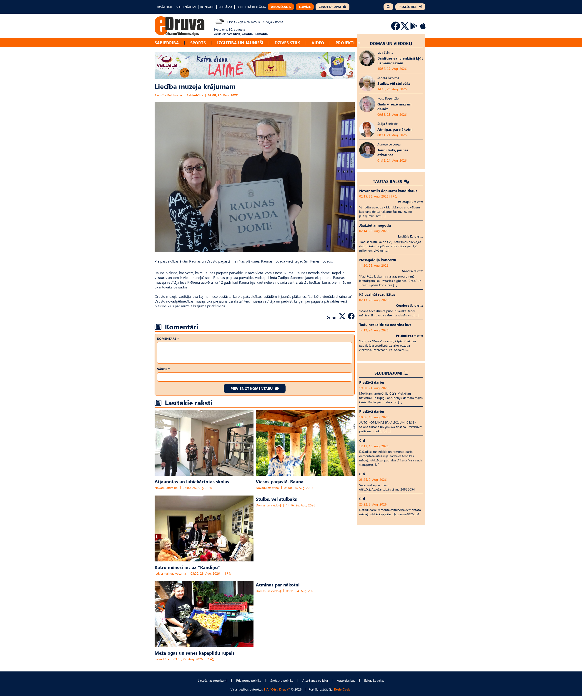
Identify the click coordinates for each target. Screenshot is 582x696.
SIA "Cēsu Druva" (277, 689)
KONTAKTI (207, 7)
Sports (198, 42)
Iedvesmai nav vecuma (170, 573)
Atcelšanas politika (315, 680)
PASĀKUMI (164, 7)
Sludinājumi (388, 373)
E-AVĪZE (305, 7)
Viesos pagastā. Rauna (280, 481)
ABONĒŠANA (281, 7)
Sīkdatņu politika (281, 680)
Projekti (345, 42)
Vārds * (163, 369)
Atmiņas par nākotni (278, 584)
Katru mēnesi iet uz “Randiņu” (187, 567)
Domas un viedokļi (268, 505)
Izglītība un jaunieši (240, 42)
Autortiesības (346, 680)
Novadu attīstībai (166, 488)
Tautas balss (388, 181)
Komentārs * (168, 338)
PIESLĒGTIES (407, 7)
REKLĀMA (225, 7)
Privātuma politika (248, 680)
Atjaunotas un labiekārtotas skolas (192, 481)
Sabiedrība (167, 42)
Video (318, 42)
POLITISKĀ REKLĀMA (251, 7)
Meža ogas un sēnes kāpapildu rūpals (195, 652)
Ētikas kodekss (374, 680)
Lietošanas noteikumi (212, 680)
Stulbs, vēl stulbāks (276, 499)
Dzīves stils (287, 42)
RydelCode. (342, 689)
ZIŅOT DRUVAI (330, 7)
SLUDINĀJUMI (186, 7)
